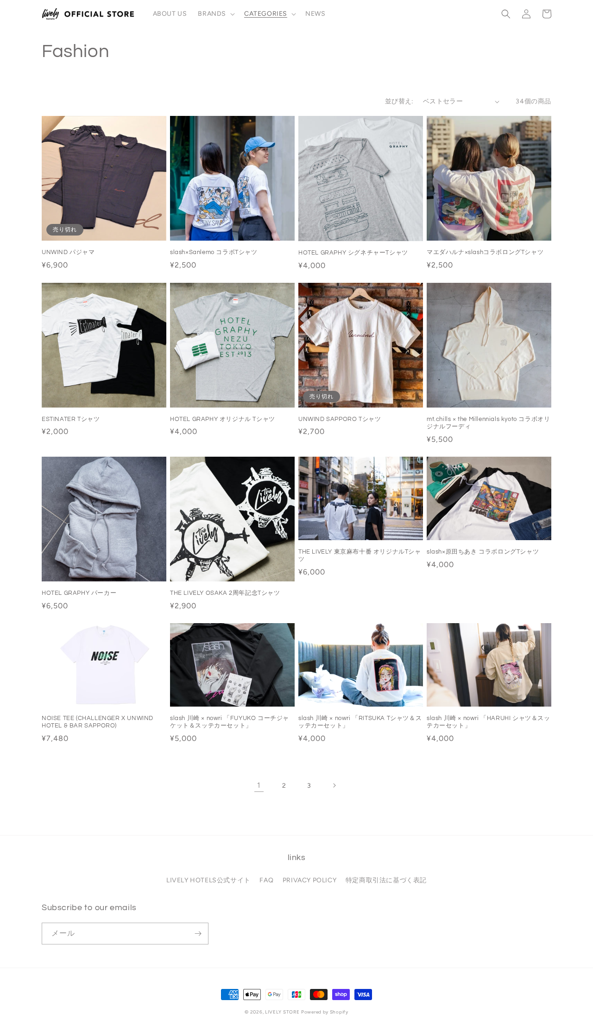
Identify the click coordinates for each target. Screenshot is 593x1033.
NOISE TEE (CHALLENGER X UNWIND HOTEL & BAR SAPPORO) (97, 722)
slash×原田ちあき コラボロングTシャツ (483, 551)
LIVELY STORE (282, 1012)
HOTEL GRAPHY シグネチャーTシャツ (353, 252)
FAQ (266, 880)
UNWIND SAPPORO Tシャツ (339, 419)
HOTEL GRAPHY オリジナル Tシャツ (222, 419)
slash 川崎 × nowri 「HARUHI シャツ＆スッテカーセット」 (488, 722)
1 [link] (259, 785)
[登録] (198, 933)
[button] (215, 14)
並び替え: (399, 101)
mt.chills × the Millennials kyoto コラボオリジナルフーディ (488, 423)
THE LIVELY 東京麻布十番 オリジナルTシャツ (359, 555)
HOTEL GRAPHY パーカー (79, 593)
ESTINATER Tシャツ (71, 419)
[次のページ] (334, 785)
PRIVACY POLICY (309, 880)
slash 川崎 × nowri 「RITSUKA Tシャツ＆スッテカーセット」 (360, 722)
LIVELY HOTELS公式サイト (208, 880)
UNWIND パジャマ (68, 252)
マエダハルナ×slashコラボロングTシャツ (485, 252)
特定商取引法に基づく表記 (386, 880)
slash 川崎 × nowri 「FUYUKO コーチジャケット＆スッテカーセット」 (229, 722)
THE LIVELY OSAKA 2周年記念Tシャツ (225, 593)
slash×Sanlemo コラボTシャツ (214, 252)
